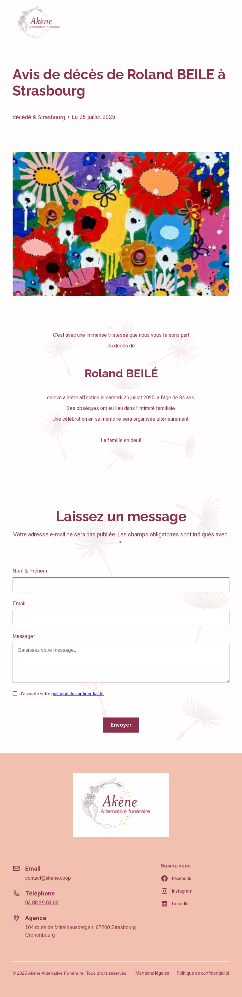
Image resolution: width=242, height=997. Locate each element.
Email (19, 603)
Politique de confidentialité (203, 973)
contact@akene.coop (48, 878)
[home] (42, 23)
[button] (223, 22)
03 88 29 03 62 (42, 903)
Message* (24, 636)
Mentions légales (152, 973)
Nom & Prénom (30, 570)
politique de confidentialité (77, 693)
